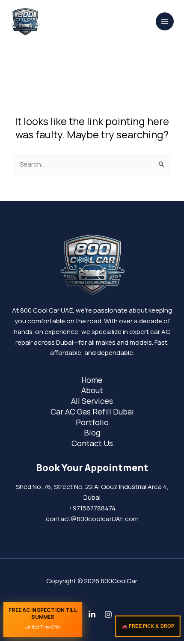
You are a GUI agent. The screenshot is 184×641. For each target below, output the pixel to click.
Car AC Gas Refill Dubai (92, 411)
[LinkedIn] (92, 614)
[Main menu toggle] (165, 21)
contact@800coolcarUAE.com (92, 518)
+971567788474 (92, 508)
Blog (92, 432)
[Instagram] (108, 614)
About (92, 390)
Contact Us (92, 443)
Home (92, 380)
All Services (92, 401)
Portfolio (92, 422)
